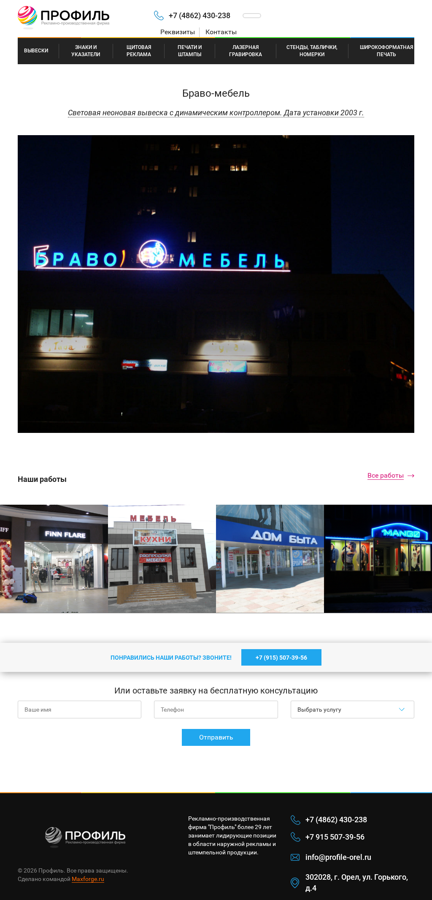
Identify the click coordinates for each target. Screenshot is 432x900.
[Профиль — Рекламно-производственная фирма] (79, 18)
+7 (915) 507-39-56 (281, 657)
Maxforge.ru (88, 879)
